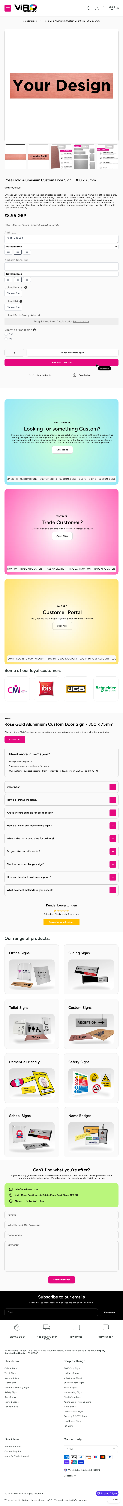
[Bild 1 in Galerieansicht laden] (15, 156)
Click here (62, 626)
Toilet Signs (10, 1373)
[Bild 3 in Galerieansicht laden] (61, 156)
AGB (49, 1500)
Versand (25, 225)
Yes (11, 334)
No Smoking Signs (73, 1392)
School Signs (11, 1406)
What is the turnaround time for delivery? (30, 838)
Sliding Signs (11, 1382)
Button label (15, 960)
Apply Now (62, 536)
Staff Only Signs (72, 1368)
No (10, 338)
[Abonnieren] (114, 1449)
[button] (7, 8)
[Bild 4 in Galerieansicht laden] (84, 156)
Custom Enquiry (12, 1451)
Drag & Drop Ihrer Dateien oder (61, 321)
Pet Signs (68, 1426)
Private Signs (70, 1387)
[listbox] (61, 246)
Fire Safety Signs (72, 1397)
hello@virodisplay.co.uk (20, 761)
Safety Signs (10, 1392)
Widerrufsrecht (12, 1500)
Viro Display (16, 1493)
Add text (10, 232)
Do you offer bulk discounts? (23, 851)
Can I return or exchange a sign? (25, 864)
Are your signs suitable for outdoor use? (30, 812)
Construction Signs (74, 1411)
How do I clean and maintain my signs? (29, 825)
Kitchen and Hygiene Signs (77, 1402)
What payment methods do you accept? (30, 889)
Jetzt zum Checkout (61, 362)
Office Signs (10, 1368)
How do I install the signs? (22, 799)
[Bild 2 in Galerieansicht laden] (38, 156)
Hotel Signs (70, 1406)
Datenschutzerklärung (33, 1500)
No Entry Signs (71, 1373)
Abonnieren (109, 1312)
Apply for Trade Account (16, 1456)
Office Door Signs (73, 1378)
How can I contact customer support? (29, 877)
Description (13, 786)
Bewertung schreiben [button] (61, 922)
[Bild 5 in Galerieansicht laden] (107, 156)
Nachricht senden (61, 1279)
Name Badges (11, 1402)
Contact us (62, 450)
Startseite (32, 21)
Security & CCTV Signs (75, 1416)
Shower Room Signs (74, 1382)
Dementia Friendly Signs (16, 1387)
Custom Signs (11, 1378)
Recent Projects (12, 1446)
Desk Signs (10, 1397)
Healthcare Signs (72, 1421)
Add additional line (16, 260)
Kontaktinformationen (76, 1500)
